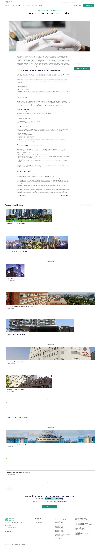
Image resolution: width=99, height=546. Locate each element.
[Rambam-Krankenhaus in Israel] (50, 332)
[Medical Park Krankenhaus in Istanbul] (50, 415)
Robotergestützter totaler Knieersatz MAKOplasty (82, 534)
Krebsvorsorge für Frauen (80, 528)
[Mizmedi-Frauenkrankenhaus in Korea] (50, 277)
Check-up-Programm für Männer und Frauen (83, 523)
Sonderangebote (26, 5)
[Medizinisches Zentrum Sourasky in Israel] (50, 471)
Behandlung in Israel (59, 523)
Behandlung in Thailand (59, 532)
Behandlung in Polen (59, 527)
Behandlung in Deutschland (60, 519)
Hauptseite (7, 5)
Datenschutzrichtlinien (39, 521)
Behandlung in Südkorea (59, 531)
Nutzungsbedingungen (39, 522)
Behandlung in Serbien (59, 529)
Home (38, 10)
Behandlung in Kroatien (59, 526)
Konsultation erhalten (88, 5)
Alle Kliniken (18, 5)
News (42, 10)
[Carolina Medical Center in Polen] (50, 360)
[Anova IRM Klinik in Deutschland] (50, 222)
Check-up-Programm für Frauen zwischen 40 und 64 (84, 525)
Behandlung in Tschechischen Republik (62, 534)
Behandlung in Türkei (59, 535)
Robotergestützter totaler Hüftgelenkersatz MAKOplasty (83, 531)
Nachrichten (34, 5)
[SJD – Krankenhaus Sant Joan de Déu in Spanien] (50, 305)
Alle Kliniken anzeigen (86, 205)
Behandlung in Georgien (59, 521)
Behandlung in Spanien (59, 530)
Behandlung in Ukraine (59, 536)
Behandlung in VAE (58, 538)
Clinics (45, 10)
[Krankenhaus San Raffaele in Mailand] (50, 443)
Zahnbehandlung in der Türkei (81, 535)
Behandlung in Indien (59, 522)
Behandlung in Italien (59, 525)
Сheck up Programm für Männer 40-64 (82, 527)
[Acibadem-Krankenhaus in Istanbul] (50, 249)
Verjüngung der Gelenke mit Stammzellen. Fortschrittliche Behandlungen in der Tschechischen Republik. (83, 521)
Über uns (12, 5)
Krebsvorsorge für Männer (80, 529)
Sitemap (36, 523)
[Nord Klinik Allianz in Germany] (50, 388)
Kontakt (40, 5)
